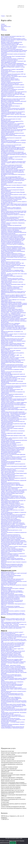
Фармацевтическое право (6, 587)
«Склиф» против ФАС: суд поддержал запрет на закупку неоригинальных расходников (13, 77)
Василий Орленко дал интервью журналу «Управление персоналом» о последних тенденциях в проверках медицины (13, 663)
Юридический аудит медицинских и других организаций (14, 573)
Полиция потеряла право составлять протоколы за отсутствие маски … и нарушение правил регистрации (13, 312)
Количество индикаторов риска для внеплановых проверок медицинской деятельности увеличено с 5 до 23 (14, 365)
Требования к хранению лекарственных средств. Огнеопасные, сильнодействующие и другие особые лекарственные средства (12, 279)
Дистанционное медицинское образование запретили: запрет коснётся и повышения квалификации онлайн (13, 239)
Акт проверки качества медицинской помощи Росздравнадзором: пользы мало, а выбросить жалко (12, 538)
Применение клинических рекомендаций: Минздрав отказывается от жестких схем (12, 95)
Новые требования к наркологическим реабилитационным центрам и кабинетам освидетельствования (10, 80)
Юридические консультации (7, 572)
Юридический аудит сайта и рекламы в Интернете (12, 592)
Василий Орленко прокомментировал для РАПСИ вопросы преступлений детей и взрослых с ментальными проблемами (14, 672)
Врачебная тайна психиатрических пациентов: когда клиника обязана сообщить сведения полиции (12, 344)
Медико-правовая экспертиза (7, 593)
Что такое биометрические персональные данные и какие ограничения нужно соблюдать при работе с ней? (14, 542)
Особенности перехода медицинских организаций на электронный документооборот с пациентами (13, 112)
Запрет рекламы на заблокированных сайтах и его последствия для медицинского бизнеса (12, 217)
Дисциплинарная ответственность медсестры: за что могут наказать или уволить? (12, 37)
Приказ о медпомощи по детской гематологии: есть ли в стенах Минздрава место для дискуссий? (13, 623)
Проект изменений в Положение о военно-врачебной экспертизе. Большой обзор (13, 252)
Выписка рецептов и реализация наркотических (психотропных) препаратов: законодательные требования (14, 50)
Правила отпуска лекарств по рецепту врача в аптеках (13, 196)
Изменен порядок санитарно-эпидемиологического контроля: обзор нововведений (12, 134)
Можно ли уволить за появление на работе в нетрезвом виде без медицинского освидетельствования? (13, 457)
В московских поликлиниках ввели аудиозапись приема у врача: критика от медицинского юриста (14, 419)
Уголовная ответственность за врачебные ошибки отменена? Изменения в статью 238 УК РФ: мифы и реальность (12, 271)
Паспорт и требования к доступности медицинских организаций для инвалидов (12, 173)
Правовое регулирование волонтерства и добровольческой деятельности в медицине (10, 483)
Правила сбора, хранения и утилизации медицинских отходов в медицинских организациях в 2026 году (13, 170)
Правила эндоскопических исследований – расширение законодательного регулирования (13, 141)
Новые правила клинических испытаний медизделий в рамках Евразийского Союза (13, 405)
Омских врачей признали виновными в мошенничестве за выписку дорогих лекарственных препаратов (13, 235)
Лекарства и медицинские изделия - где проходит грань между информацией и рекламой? (13, 62)
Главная (3, 24)
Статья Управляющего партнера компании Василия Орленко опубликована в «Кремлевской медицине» (12, 727)
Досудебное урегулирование (7, 576)
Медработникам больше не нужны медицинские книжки (13, 398)
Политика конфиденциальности (7, 834)
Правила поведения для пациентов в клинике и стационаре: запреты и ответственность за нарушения (13, 254)
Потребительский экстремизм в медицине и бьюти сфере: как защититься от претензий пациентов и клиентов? (14, 319)
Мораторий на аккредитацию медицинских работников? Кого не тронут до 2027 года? (13, 102)
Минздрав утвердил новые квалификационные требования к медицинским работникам (11, 43)
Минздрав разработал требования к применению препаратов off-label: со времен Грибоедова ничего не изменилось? (13, 559)
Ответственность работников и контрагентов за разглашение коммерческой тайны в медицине (11, 165)
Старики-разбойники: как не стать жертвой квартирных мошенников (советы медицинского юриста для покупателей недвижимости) (13, 130)
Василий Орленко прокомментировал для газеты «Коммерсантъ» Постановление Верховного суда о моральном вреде (12, 695)
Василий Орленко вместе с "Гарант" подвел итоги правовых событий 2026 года (12, 649)
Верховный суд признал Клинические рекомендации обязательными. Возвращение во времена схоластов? (13, 448)
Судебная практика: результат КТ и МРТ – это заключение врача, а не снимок (11, 356)
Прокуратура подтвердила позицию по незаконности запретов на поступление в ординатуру (13, 554)
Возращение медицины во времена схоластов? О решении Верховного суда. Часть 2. (12, 445)
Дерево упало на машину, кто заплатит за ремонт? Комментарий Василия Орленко (12, 633)
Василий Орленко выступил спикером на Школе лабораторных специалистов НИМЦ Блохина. (12, 660)
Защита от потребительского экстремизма (10, 606)
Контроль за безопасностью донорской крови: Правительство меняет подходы (11, 145)
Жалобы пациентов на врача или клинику (10, 261)
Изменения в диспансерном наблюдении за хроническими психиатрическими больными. (11, 520)
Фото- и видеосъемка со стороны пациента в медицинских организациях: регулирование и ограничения (11, 208)
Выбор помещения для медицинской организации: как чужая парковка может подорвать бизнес (13, 501)
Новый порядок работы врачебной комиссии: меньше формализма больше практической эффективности (13, 148)
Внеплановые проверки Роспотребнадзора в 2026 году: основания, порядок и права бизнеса (13, 74)
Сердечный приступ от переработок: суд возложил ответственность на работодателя (12, 90)
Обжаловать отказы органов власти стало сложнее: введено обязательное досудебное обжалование (12, 339)
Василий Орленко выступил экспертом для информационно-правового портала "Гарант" (11, 654)
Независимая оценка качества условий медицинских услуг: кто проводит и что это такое (13, 517)
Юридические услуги (6, 26)
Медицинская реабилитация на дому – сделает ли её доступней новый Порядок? (12, 508)
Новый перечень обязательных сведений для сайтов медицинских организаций (12, 181)
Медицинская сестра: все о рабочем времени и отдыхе (13, 38)
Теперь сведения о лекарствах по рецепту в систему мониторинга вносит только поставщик (12, 358)
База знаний (3, 25)
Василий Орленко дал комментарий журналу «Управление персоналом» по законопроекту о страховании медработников (11, 676)
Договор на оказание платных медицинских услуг (12, 240)
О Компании (4, 30)
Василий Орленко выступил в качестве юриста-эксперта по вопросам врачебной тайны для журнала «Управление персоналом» (14, 702)
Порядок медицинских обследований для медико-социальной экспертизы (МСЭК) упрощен (12, 317)
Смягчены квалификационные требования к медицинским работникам (11, 388)
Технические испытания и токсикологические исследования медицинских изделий (11, 200)
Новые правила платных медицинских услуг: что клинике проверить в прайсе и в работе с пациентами (13, 496)
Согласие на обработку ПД (18, 833)
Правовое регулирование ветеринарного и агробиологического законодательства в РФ (11, 535)
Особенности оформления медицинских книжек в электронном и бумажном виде (12, 476)
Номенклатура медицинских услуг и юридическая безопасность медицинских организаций (12, 124)
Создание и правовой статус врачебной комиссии (12, 243)
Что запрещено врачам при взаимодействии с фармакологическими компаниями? (11, 452)
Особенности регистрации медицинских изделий (12, 237)
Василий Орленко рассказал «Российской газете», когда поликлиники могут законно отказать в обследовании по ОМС (13, 640)
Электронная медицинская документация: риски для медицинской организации (12, 422)
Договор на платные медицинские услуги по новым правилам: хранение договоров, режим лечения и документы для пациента (12, 493)
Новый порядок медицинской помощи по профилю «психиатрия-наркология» (12, 85)
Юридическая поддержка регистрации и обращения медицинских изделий (13, 775)
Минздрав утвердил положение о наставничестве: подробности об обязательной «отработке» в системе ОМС (13, 67)
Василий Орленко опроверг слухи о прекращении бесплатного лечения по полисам (12, 682)
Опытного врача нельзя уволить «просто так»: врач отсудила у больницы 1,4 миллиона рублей (12, 263)
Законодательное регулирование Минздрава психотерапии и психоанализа (11, 462)
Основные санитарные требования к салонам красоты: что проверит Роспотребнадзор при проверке (13, 249)
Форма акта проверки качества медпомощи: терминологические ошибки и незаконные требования (13, 540)
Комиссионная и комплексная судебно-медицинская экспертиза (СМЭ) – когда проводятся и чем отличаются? (14, 412)
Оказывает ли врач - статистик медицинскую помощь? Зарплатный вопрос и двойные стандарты (13, 415)
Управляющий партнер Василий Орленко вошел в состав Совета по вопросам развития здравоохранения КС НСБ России (14, 710)
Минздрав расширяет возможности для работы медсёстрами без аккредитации (11, 307)
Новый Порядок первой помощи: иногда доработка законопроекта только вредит (12, 353)
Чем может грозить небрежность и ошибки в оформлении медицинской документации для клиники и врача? (14, 403)
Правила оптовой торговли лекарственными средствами (13, 211)
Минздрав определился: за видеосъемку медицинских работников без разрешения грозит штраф (13, 99)
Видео (2, 27)
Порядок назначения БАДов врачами (9, 168)
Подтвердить (12, 842)
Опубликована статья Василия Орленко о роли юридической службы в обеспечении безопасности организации (12, 657)
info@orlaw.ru (4, 817)
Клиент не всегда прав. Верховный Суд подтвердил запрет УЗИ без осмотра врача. (12, 471)
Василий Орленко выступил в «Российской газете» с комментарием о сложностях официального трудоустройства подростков (13, 646)
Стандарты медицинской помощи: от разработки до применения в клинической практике (12, 59)
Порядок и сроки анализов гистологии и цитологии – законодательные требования (13, 150)
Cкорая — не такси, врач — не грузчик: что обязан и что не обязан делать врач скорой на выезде (13, 625)
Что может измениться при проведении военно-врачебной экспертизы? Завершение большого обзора (13, 247)
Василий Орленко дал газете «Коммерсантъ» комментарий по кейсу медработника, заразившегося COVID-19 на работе (13, 716)
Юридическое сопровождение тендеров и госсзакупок (13, 596)
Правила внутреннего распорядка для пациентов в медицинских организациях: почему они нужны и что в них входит (13, 257)
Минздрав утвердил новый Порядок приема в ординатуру (14, 204)
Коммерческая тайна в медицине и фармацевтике (12, 167)
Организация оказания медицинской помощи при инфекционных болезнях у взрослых (12, 128)
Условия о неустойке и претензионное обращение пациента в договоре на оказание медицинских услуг (13, 549)
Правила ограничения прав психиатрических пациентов (13, 385)
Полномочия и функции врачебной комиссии (11, 241)
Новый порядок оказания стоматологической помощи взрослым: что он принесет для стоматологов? (13, 627)
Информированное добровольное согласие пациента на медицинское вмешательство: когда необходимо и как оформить (13, 292)
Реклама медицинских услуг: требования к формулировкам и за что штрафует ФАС (10, 324)
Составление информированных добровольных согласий (14, 581)
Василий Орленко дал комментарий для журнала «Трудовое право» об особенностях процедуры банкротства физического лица (12, 685)
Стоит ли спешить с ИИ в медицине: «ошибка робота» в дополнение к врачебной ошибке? (13, 47)
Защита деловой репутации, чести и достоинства (12, 600)
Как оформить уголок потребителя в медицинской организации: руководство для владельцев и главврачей (13, 152)
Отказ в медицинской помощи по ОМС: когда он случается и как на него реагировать (12, 45)
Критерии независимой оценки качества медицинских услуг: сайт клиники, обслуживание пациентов (13, 515)
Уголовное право (5, 609)
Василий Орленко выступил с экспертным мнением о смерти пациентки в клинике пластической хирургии (13, 667)
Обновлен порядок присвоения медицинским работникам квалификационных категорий (14, 441)
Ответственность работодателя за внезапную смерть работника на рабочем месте (12, 87)
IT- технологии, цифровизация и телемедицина (11, 590)
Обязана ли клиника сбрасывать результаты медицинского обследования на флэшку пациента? (12, 506)
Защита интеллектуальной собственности (10, 599)
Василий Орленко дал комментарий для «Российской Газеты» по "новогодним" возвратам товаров (13, 652)
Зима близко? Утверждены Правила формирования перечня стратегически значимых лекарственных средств (14, 64)
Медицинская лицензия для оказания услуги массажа (13, 126)
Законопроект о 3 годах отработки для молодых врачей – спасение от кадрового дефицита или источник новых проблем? (13, 162)
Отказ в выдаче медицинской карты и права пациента (13, 359)
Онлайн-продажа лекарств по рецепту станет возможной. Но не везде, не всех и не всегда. (14, 547)
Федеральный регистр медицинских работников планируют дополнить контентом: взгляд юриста (12, 565)
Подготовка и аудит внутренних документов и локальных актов (11, 771)
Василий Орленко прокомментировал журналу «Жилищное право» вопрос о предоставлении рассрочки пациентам (13, 689)
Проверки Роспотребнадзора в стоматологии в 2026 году (13, 198)
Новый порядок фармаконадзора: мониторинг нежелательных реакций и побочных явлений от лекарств (14, 302)
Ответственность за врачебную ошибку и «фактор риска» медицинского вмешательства (14, 556)
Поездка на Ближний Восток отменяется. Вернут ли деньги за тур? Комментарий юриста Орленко (12, 635)
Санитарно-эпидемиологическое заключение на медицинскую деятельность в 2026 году (11, 83)
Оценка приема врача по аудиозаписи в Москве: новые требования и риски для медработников (13, 417)
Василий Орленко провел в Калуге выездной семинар (13, 704)
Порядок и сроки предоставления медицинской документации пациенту (11, 104)
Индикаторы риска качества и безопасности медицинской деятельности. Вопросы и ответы (14, 469)
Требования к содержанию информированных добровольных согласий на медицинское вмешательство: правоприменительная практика (13, 232)
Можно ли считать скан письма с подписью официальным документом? (11, 351)
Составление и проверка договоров (9, 582)
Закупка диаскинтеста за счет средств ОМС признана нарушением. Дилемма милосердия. (13, 379)
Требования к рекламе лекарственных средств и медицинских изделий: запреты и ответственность (12, 310)
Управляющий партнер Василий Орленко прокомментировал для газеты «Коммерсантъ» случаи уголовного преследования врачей (13, 719)
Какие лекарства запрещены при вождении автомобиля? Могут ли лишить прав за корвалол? (13, 377)
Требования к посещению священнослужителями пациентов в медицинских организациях (12, 287)
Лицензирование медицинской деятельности (11, 580)
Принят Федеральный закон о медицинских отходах (12, 325)
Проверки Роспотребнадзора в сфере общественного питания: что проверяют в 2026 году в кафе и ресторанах (13, 327)
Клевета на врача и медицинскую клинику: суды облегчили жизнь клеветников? (12, 390)
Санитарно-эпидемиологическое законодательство (12, 579)
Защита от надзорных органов (7, 574)
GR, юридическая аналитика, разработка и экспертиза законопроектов (13, 804)
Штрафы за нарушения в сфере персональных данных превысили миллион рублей (13, 427)
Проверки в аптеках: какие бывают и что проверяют (12, 219)
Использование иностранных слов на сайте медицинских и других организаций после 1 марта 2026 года (14, 92)
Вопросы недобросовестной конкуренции (10, 597)
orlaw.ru (10, 840)
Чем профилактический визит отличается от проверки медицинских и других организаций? (13, 408)
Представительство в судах (7, 577)
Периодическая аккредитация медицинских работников (13, 227)
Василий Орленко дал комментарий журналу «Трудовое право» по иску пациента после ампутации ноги (13, 669)
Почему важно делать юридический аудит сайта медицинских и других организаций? (11, 488)
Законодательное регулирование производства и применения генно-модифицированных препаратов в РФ (14, 526)
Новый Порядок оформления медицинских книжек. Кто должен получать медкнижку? (13, 478)
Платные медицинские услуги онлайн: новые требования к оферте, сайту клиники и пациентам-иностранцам (14, 490)
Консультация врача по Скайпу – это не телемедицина (13, 524)
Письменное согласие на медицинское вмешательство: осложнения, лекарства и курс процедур (13, 229)
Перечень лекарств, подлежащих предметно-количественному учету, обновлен (11, 443)
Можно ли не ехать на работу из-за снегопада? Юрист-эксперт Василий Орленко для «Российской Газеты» (13, 643)
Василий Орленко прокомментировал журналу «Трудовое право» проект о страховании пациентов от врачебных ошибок (14, 679)
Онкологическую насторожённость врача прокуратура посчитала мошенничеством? (13, 266)
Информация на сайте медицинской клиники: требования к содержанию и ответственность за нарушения (14, 305)
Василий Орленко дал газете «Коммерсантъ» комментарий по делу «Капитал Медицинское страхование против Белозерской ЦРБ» (11, 698)
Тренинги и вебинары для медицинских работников (12, 613)
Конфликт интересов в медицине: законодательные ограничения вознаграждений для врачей (12, 450)
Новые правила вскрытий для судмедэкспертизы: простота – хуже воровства (12, 395)
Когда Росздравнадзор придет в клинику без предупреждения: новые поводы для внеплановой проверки (12, 362)
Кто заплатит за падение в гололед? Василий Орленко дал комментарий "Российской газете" (14, 637)
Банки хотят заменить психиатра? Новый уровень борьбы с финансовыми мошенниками (14, 474)
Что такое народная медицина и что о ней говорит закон (13, 212)
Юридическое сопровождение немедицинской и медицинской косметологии (12, 602)
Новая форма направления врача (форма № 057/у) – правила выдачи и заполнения (12, 122)
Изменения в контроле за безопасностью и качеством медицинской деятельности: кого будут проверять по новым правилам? (13, 109)
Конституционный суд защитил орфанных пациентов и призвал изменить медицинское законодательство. (13, 295)
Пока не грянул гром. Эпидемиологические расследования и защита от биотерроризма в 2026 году (13, 314)
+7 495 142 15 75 (20, 5)
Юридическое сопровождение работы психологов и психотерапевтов (13, 800)
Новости (3, 28)
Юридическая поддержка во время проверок (11, 575)
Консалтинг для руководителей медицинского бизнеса (13, 614)
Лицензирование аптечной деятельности (10, 213)
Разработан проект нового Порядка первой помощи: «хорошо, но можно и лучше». (12, 401)
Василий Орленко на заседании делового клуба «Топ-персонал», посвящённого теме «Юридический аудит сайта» (13, 620)
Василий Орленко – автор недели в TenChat (11, 665)
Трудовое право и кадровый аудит (8, 583)
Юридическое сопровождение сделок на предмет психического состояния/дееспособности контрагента (13, 595)
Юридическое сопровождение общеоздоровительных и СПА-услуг (13, 795)
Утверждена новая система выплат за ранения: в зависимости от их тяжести (12, 289)
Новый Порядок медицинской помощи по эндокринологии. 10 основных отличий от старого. (12, 503)
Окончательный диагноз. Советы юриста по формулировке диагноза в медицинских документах (12, 522)
